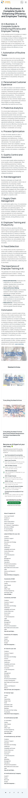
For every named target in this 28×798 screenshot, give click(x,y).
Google (6, 642)
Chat (5, 697)
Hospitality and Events (9, 549)
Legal (5, 556)
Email (5, 702)
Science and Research (9, 571)
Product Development (9, 565)
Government (7, 545)
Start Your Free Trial (14, 502)
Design (5, 587)
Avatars (6, 695)
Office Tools (7, 589)
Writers (6, 573)
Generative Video (8, 592)
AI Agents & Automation (10, 581)
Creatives (6, 536)
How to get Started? (9, 516)
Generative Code (8, 704)
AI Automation (7, 720)
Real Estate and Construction (11, 567)
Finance (6, 544)
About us (6, 519)
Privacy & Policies (8, 530)
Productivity (7, 712)
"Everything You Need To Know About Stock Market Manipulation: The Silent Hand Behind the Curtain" (13, 434)
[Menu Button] (25, 2)
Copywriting (7, 699)
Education (6, 540)
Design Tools (7, 701)
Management (7, 558)
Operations (7, 562)
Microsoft (6, 641)
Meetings (6, 708)
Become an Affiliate (9, 527)
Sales (5, 569)
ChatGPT (6, 637)
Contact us (7, 518)
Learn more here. (19, 344)
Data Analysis (7, 585)
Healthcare (7, 547)
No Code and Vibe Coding (10, 710)
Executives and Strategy (10, 542)
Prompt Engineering (9, 590)
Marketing (6, 560)
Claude (6, 639)
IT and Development (9, 554)
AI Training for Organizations (11, 525)
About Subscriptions (9, 521)
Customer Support (8, 538)
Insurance (6, 553)
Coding (6, 583)
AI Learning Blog (8, 528)
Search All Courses (9, 523)
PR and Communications (10, 564)
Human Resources (8, 551)
